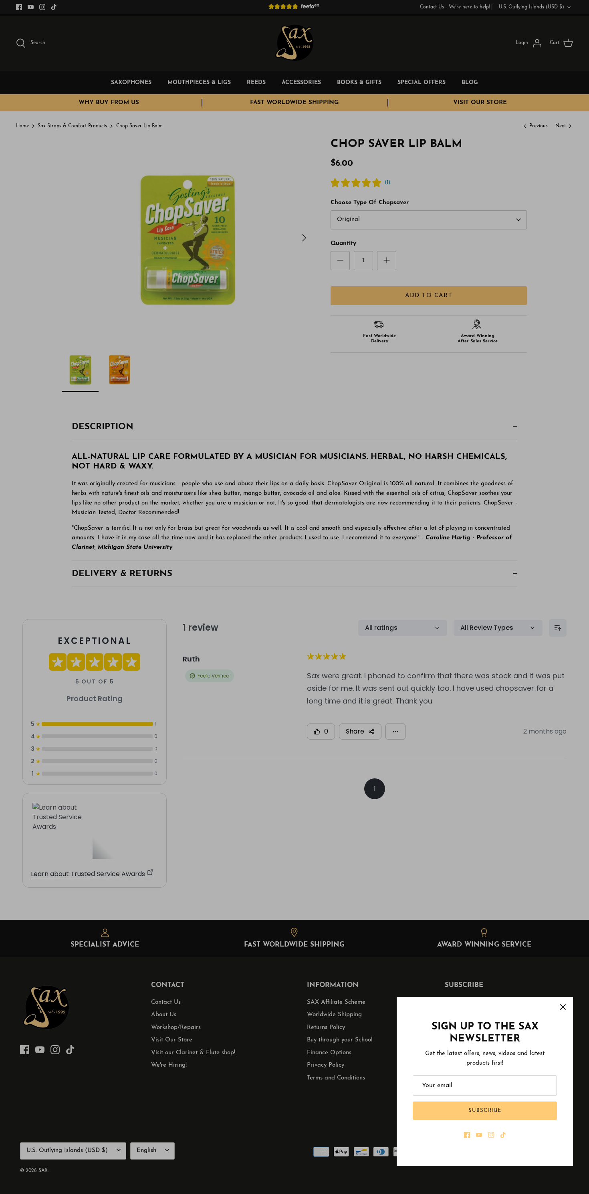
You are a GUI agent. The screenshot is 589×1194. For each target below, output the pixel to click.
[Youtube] (479, 1135)
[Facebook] (467, 1135)
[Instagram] (491, 1135)
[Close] (563, 1007)
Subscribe (484, 1110)
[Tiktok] (503, 1135)
